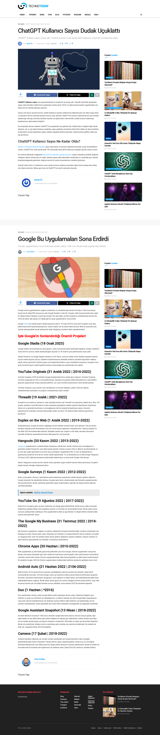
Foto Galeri (64, 702)
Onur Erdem (30, 252)
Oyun (50, 15)
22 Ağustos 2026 (110, 88)
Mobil (42, 15)
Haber (22, 15)
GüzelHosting (22, 697)
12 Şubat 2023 (42, 252)
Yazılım (90, 708)
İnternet (32, 15)
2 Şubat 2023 (40, 43)
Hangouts (21, 446)
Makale (88, 15)
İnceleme (77, 15)
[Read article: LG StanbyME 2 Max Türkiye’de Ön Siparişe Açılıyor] (123, 100)
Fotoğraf (67, 15)
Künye (99, 728)
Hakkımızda (107, 728)
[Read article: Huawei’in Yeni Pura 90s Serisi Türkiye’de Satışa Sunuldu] (123, 131)
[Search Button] (141, 14)
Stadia (26, 324)
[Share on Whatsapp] (91, 95)
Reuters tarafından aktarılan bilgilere (31, 147)
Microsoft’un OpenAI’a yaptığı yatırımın (57, 155)
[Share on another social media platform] (97, 95)
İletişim (139, 728)
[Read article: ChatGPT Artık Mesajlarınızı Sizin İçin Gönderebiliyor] (123, 161)
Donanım (63, 699)
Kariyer (93, 728)
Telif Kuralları (117, 728)
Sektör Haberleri (91, 697)
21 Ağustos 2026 (110, 118)
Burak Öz (30, 43)
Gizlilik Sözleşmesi (129, 728)
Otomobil (77, 705)
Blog (57, 15)
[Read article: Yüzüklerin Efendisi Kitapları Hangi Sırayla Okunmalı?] (123, 70)
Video (96, 15)
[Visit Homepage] (33, 6)
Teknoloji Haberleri (113, 108)
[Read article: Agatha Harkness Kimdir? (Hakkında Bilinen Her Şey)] (123, 192)
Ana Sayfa (21, 24)
